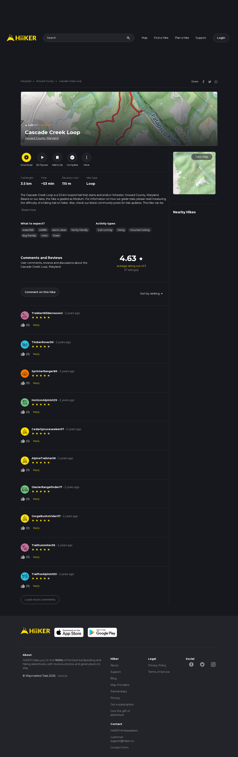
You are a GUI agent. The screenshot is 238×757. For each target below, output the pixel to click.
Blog (113, 678)
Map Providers (119, 685)
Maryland (26, 81)
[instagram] (215, 81)
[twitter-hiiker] (202, 664)
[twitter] (209, 81)
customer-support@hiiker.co (122, 739)
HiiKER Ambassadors (124, 730)
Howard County (45, 81)
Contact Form (119, 747)
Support (201, 37)
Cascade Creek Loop (70, 81)
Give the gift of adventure (120, 713)
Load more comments (40, 599)
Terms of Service (159, 672)
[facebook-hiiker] (191, 664)
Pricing (115, 698)
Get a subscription (122, 704)
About (114, 665)
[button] (28, 210)
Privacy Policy (157, 665)
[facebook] (202, 81)
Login (221, 37)
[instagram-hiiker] (213, 664)
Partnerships (118, 691)
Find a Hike (161, 37)
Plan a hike (182, 37)
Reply (36, 325)
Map (144, 37)
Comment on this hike (40, 292)
